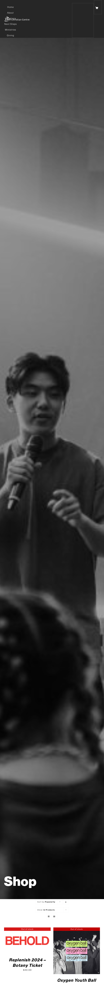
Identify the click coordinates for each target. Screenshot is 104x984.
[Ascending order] (66, 902)
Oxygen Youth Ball (76, 980)
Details (27, 941)
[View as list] (54, 916)
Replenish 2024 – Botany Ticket (27, 962)
